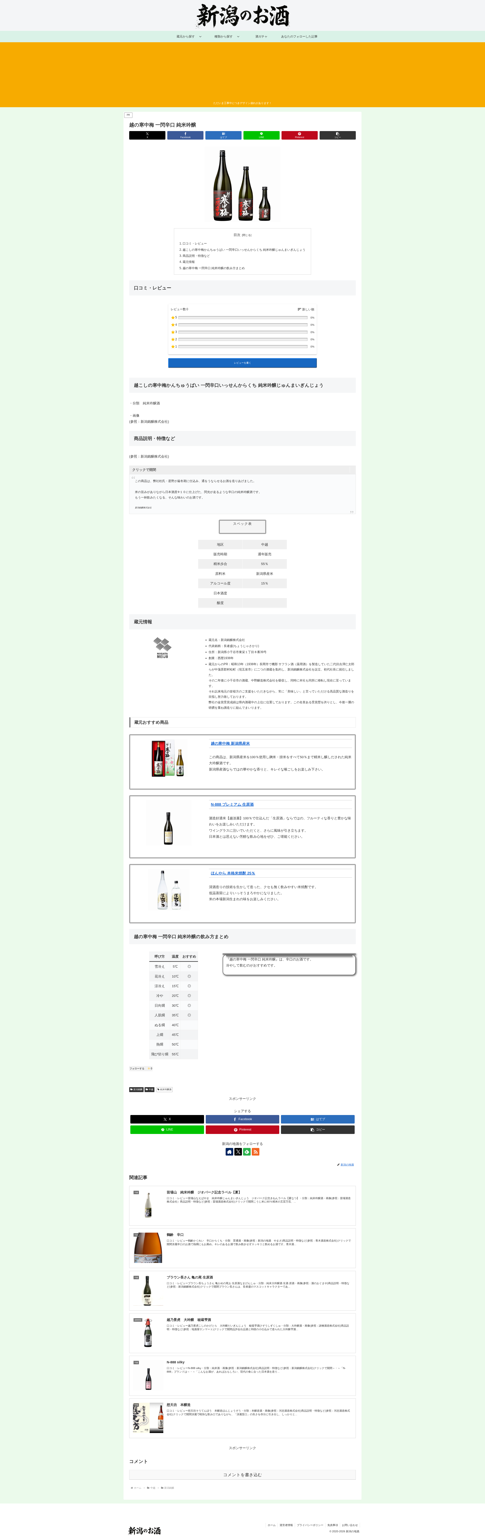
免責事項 (332, 1525)
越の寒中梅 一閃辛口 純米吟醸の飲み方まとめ (214, 268)
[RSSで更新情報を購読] (255, 1152)
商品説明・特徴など (196, 255)
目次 (237, 235)
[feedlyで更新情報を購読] (247, 1152)
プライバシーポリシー (310, 1525)
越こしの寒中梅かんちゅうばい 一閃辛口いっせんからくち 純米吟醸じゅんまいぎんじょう (244, 249)
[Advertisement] (242, 72)
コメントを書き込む (242, 1474)
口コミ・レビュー (195, 243)
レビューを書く (242, 362)
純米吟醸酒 (165, 1089)
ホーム (272, 1525)
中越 (151, 1089)
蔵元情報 (189, 261)
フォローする (141, 1068)
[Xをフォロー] (238, 1152)
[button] (338, 135)
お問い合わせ (350, 1525)
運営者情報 (286, 1525)
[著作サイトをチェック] (229, 1152)
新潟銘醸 (137, 1089)
